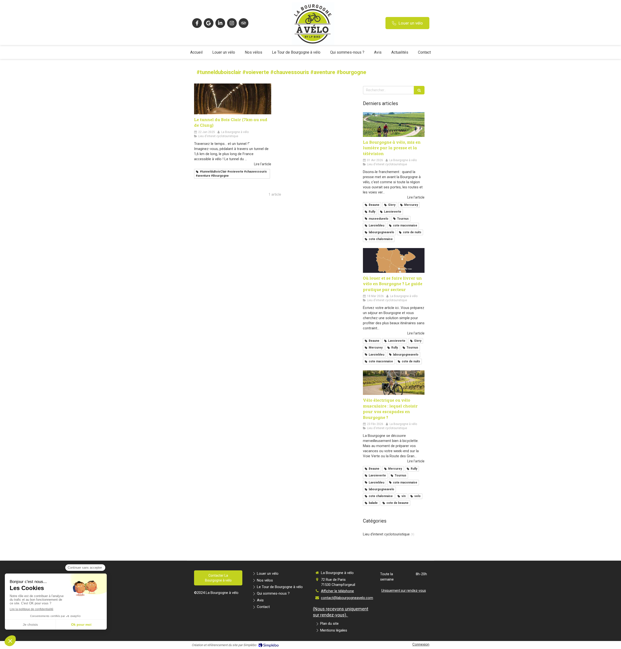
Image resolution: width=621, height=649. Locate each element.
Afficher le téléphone (337, 591)
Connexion (420, 644)
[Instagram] (232, 23)
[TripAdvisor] (243, 23)
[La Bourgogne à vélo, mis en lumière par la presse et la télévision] (394, 124)
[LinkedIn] (220, 23)
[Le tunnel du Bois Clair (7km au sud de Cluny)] (232, 98)
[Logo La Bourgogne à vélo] (313, 44)
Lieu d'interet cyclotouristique (386, 534)
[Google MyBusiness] (208, 23)
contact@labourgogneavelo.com (347, 598)
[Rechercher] (419, 90)
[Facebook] (197, 23)
